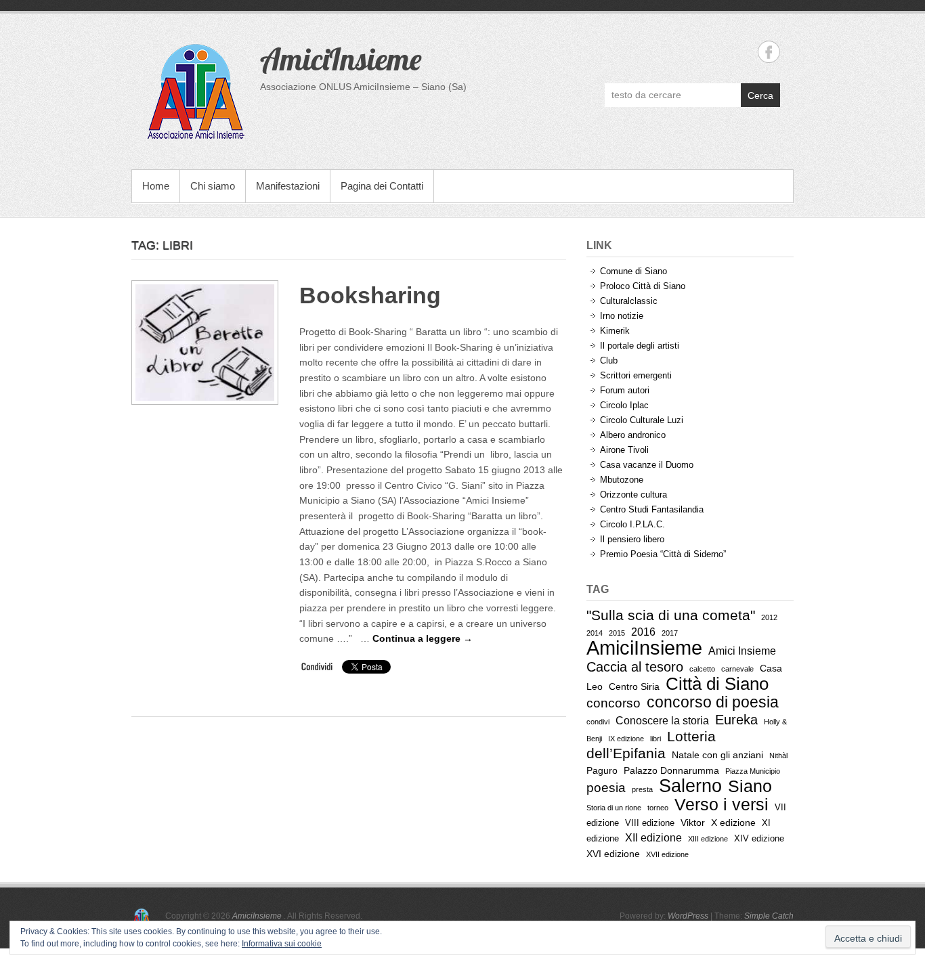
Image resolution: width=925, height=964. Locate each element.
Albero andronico (633, 435)
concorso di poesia (713, 702)
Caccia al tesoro (634, 666)
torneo (657, 808)
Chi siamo (212, 186)
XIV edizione (759, 838)
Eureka (736, 719)
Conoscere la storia (662, 720)
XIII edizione (708, 839)
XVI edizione (613, 853)
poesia (606, 788)
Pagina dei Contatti (382, 186)
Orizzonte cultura (633, 494)
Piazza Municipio (752, 771)
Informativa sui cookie (282, 943)
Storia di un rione (613, 808)
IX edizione (626, 739)
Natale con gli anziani (717, 754)
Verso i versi (721, 804)
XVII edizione (667, 854)
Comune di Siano (633, 271)
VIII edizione (649, 823)
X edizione (733, 822)
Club (609, 360)
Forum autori (624, 390)
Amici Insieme (742, 651)
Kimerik (615, 331)
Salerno (690, 785)
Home (155, 186)
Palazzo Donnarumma (671, 770)
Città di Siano (717, 683)
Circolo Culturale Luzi (641, 420)
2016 (643, 632)
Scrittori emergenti (636, 375)
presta (642, 789)
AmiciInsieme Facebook (769, 52)
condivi (597, 722)
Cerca (760, 95)
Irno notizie (621, 316)
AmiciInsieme (340, 59)
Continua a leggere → (422, 638)
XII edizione (653, 838)
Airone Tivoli (624, 450)
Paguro (602, 770)
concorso (613, 703)
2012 (769, 617)
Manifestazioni (288, 186)
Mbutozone (621, 480)
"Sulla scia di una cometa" (670, 615)
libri (655, 739)
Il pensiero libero (632, 539)
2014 (594, 633)
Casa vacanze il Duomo (646, 465)
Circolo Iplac (624, 405)
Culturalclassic (629, 301)
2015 (617, 633)
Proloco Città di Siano (642, 286)
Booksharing (370, 295)
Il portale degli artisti (639, 346)
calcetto (702, 669)
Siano (750, 786)
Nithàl (778, 755)
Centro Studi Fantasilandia (652, 509)
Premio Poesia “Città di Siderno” (663, 554)
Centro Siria (634, 686)
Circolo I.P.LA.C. (632, 524)
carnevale (737, 669)
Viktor (693, 822)
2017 (670, 633)
